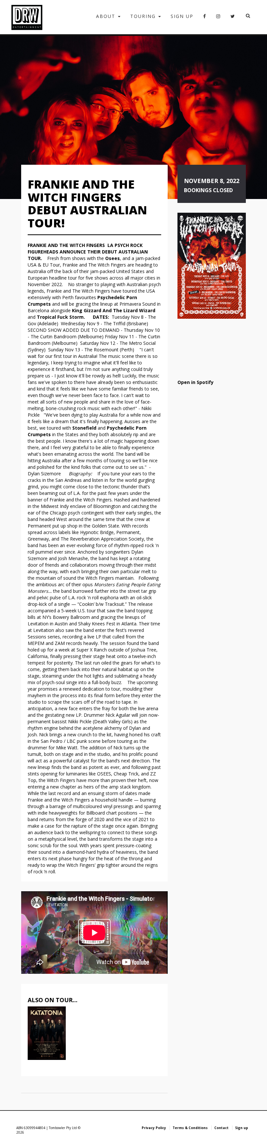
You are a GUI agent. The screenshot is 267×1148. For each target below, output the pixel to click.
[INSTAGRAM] (218, 18)
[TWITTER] (233, 18)
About (106, 16)
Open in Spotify (195, 382)
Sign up (182, 16)
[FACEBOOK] (204, 18)
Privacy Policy (154, 1127)
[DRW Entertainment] (26, 17)
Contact (221, 1127)
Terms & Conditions (190, 1127)
